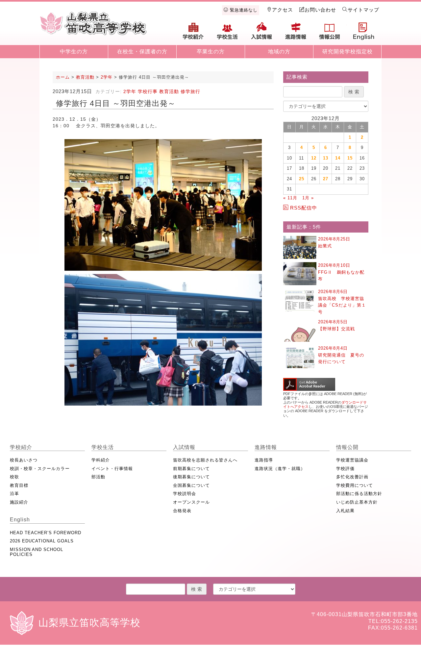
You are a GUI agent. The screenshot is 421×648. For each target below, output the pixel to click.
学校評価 (345, 468)
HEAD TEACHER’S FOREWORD (45, 532)
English (364, 33)
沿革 (14, 493)
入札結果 (345, 510)
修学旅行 (190, 91)
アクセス (282, 9)
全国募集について (191, 485)
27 (325, 178)
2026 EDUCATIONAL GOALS (42, 540)
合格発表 (182, 510)
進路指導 (264, 460)
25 (301, 178)
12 (313, 158)
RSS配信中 (303, 208)
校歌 (14, 476)
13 (325, 158)
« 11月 (290, 197)
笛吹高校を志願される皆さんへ (205, 460)
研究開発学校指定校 (347, 51)
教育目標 (19, 485)
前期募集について (191, 468)
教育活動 (169, 91)
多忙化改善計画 (352, 476)
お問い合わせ (320, 9)
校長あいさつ (23, 460)
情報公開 (329, 33)
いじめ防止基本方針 (357, 502)
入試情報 (261, 33)
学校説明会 (184, 493)
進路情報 (296, 33)
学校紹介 (193, 33)
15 (350, 158)
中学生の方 (74, 51)
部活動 (98, 476)
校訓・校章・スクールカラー (40, 468)
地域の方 (279, 51)
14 (337, 158)
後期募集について (191, 476)
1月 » (308, 197)
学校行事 (148, 91)
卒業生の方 (211, 51)
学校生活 (227, 33)
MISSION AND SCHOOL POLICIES (36, 552)
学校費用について (354, 485)
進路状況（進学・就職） (280, 468)
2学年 (129, 91)
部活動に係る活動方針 (359, 493)
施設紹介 (19, 502)
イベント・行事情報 (112, 468)
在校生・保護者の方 (142, 51)
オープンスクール (191, 502)
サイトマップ (363, 9)
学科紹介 (100, 460)
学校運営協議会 (352, 460)
